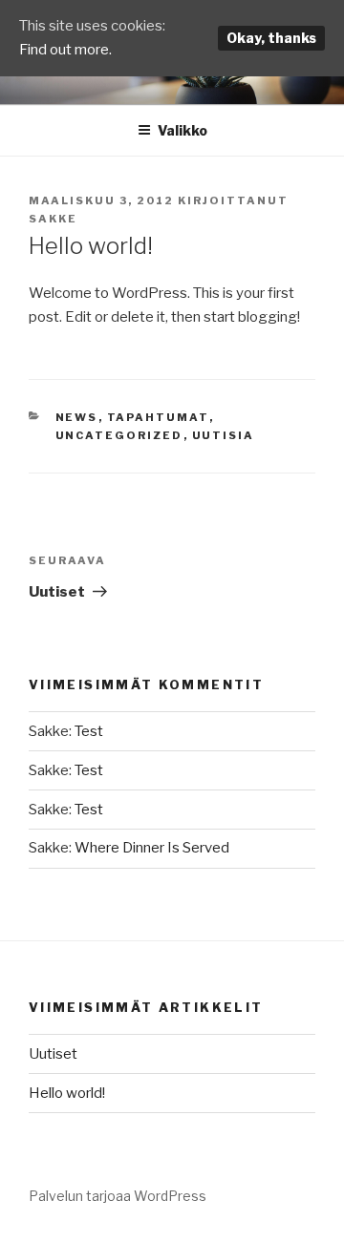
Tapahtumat (158, 417)
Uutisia (223, 435)
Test (89, 731)
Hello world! (67, 1093)
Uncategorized (119, 435)
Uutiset (53, 1054)
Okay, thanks (271, 38)
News (76, 417)
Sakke (53, 218)
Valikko (182, 130)
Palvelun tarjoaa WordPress (117, 1196)
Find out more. (65, 49)
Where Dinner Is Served (152, 847)
